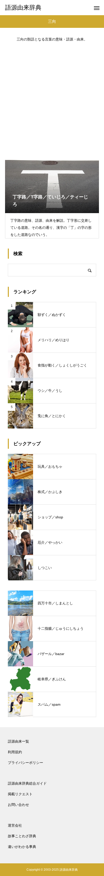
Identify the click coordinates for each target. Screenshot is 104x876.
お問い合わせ (18, 805)
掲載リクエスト (20, 794)
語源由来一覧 (18, 741)
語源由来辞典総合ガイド (27, 783)
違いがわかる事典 (22, 847)
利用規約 (15, 752)
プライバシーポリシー (25, 763)
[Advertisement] (52, 98)
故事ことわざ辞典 (22, 836)
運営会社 (15, 825)
